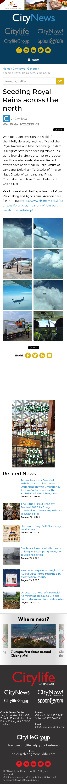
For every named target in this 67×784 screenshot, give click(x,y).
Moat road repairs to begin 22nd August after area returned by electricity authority (42, 574)
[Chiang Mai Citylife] (17, 32)
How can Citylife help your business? (33, 745)
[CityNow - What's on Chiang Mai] (50, 692)
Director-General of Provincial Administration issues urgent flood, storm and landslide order (42, 596)
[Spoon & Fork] (50, 41)
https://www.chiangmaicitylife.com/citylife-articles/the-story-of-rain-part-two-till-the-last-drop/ (33, 205)
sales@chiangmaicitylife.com (33, 752)
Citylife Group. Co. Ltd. (24, 771)
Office (49, 715)
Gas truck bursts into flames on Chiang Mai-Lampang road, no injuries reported (41, 551)
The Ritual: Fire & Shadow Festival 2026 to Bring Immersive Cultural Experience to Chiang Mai (41, 508)
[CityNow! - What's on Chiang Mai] (50, 32)
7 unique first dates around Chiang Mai (33, 642)
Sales (48, 718)
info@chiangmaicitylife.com (50, 726)
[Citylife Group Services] (17, 41)
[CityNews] (33, 18)
